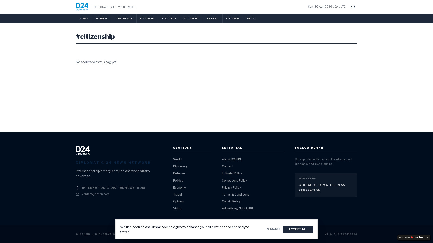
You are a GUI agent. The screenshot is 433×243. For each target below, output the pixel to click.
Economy (191, 18)
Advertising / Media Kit (237, 208)
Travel (213, 18)
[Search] (353, 7)
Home (83, 18)
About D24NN (231, 159)
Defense (147, 18)
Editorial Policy (232, 173)
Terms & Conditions (235, 194)
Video (252, 18)
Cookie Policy (231, 201)
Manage (274, 229)
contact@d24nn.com (95, 194)
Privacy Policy (231, 187)
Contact (227, 166)
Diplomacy (124, 18)
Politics (168, 18)
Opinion (233, 18)
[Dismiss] (427, 237)
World (101, 18)
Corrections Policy (234, 180)
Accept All (298, 229)
